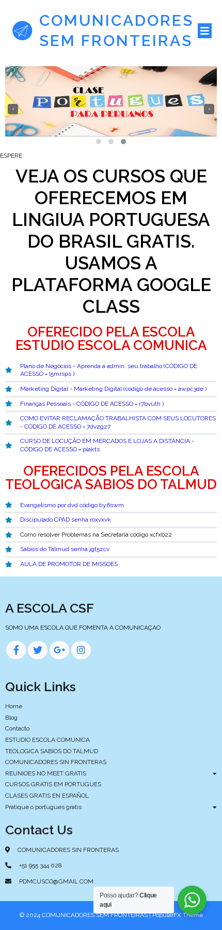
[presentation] (13, 109)
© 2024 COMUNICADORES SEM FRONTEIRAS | (86, 915)
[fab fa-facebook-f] (16, 650)
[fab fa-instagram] (81, 650)
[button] (98, 141)
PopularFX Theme (177, 915)
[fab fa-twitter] (37, 650)
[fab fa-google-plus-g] (59, 650)
